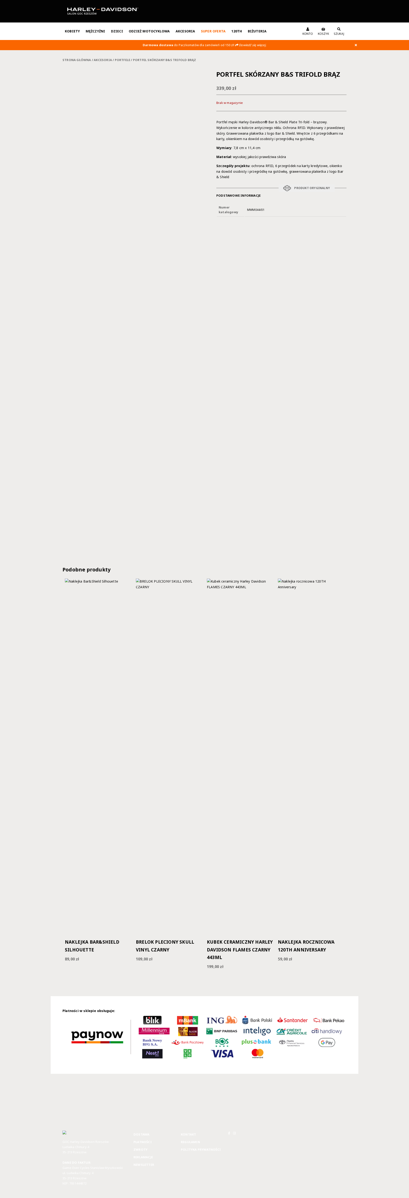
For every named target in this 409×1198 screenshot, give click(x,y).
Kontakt (188, 1134)
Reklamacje (143, 1157)
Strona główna (76, 60)
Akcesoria (185, 31)
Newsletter (143, 1165)
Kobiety (72, 31)
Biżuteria (257, 31)
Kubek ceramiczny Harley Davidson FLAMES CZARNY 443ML (240, 949)
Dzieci (117, 31)
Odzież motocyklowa (149, 31)
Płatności (142, 1142)
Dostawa (141, 1134)
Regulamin (190, 1142)
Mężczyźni (95, 31)
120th (236, 31)
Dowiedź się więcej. (252, 45)
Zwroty (140, 1149)
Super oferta (213, 31)
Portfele (122, 60)
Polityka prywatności (201, 1149)
